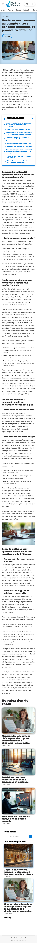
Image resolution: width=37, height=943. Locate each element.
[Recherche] (27, 4)
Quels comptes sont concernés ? (19, 129)
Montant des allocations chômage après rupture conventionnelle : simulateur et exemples (16, 739)
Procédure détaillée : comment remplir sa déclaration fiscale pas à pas (19, 139)
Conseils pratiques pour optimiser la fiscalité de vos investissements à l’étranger (19, 151)
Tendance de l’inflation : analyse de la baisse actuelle (16, 818)
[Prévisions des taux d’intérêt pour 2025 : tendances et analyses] (18, 762)
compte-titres (13, 73)
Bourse (7, 36)
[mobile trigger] (3, 4)
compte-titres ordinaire (14, 189)
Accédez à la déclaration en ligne (19, 146)
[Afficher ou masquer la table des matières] (28, 119)
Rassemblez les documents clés (19, 143)
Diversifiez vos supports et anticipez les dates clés (17, 161)
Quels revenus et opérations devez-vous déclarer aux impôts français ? (19, 133)
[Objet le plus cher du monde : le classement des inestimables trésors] (18, 856)
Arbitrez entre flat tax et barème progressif (19, 156)
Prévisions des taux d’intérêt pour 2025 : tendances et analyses (15, 779)
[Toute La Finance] (13, 4)
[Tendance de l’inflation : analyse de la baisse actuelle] (18, 801)
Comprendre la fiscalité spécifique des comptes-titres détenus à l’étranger (18, 124)
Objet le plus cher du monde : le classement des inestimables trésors (18, 872)
